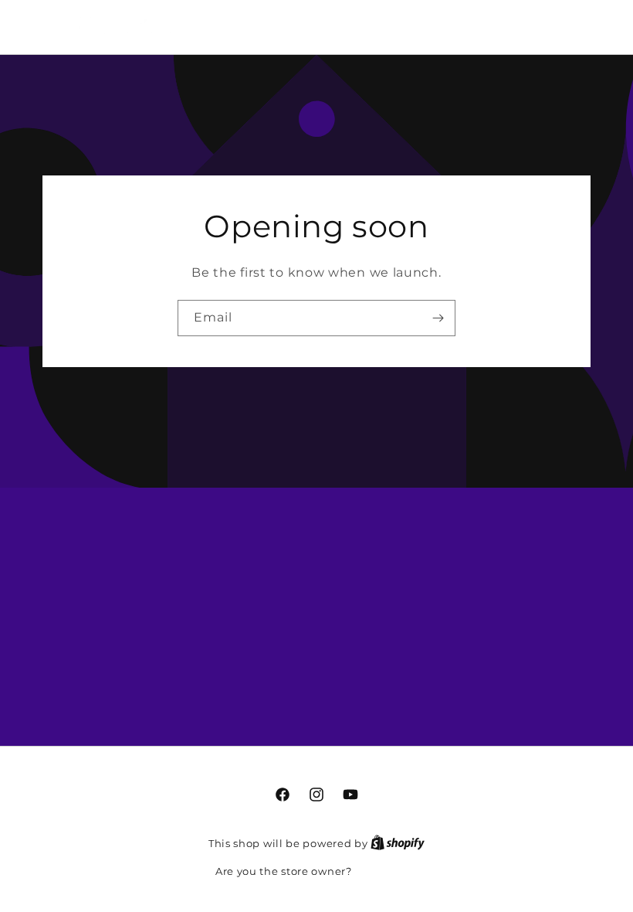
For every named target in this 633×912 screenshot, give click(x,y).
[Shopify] (398, 843)
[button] (519, 25)
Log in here (386, 871)
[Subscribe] (438, 318)
